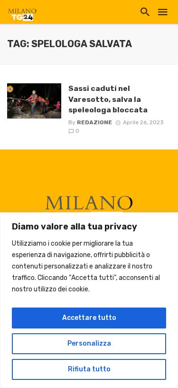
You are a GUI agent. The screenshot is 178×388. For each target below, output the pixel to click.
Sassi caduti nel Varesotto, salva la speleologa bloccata (108, 99)
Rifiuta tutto (89, 369)
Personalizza (89, 343)
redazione (94, 122)
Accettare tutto (89, 318)
